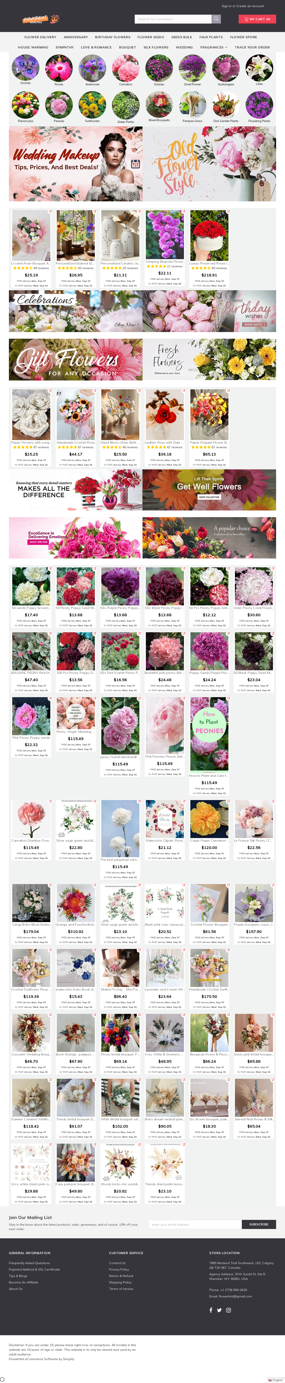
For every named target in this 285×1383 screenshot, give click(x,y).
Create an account (250, 6)
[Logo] (41, 18)
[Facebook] (210, 1310)
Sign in (227, 6)
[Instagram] (228, 1310)
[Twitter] (219, 1310)
